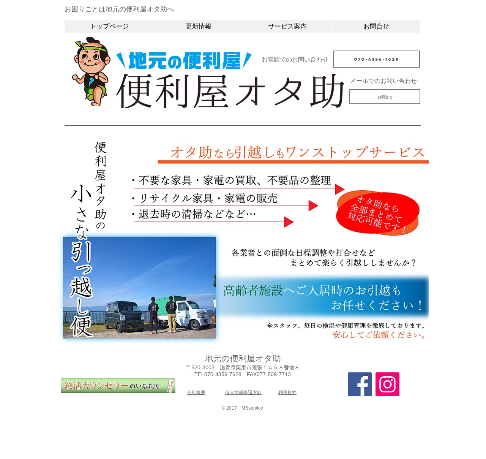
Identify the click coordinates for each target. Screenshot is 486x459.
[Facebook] (360, 384)
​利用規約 (287, 392)
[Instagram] (387, 384)
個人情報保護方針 (243, 392)
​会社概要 (196, 392)
